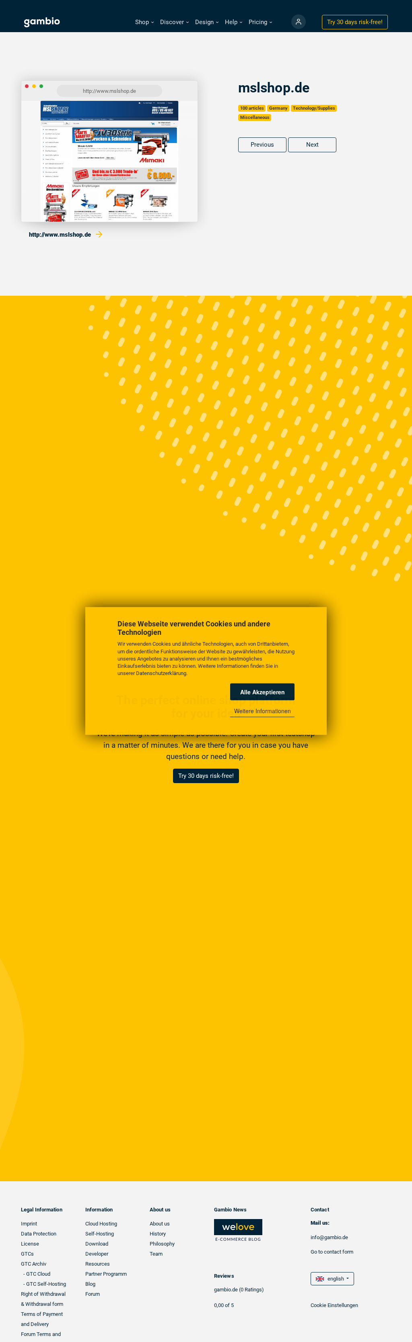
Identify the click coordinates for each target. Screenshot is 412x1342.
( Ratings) (251, 1290)
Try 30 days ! (355, 22)
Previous (262, 144)
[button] (144, 22)
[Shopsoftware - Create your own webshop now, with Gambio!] (298, 21)
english (334, 1279)
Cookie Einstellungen (334, 1305)
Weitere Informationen (262, 711)
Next (312, 144)
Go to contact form (332, 1252)
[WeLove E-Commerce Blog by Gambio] (238, 1230)
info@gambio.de (329, 1237)
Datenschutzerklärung (161, 673)
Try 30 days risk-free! (206, 775)
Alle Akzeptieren (262, 692)
